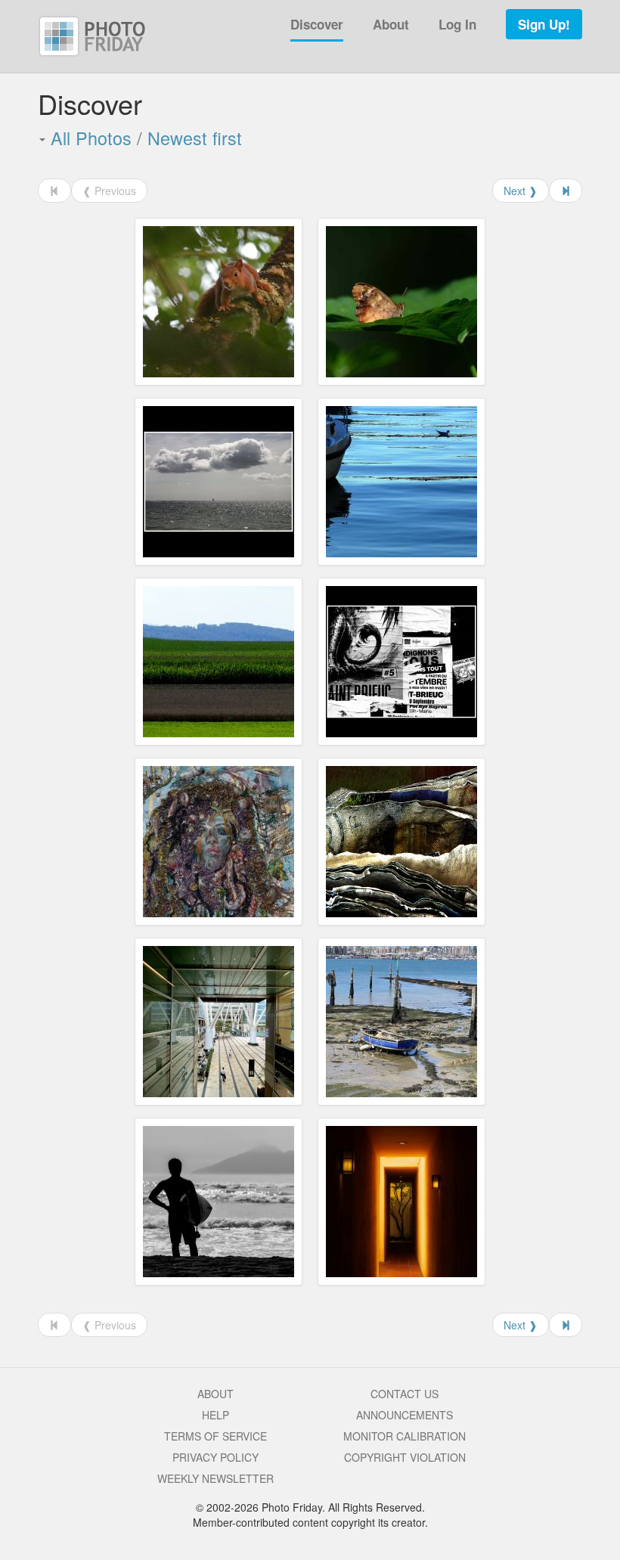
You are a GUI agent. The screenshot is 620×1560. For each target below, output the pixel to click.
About (391, 24)
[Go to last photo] (565, 190)
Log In (457, 24)
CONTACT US (404, 1393)
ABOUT (215, 1393)
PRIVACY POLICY (215, 1457)
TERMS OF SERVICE (215, 1436)
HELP (215, 1414)
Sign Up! (544, 24)
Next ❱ (521, 190)
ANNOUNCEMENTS (404, 1414)
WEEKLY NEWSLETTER (215, 1478)
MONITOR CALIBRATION (404, 1436)
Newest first (194, 137)
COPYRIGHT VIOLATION (405, 1457)
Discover (316, 24)
